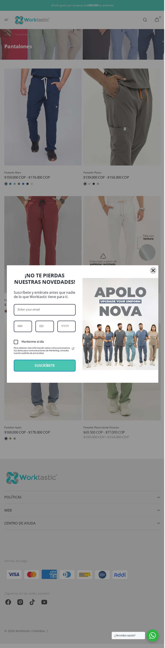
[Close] (151, 270)
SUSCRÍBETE (43, 365)
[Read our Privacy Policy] (71, 348)
